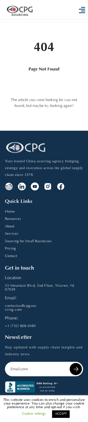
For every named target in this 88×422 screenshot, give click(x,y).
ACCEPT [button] (61, 414)
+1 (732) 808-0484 (20, 326)
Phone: (11, 318)
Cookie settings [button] (34, 414)
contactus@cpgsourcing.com (20, 308)
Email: (11, 298)
